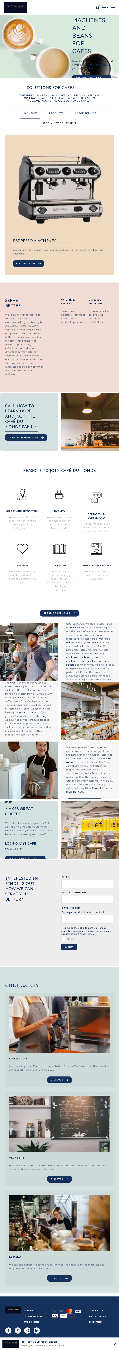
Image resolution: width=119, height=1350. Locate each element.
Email (66, 877)
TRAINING (59, 565)
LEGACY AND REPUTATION (22, 510)
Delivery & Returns (33, 1316)
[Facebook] (8, 1330)
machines (74, 627)
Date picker (70, 908)
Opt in (72, 939)
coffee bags (40, 716)
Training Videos (31, 1322)
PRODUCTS (56, 113)
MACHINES (30, 113)
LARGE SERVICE (85, 113)
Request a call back (57, 613)
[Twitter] (18, 1330)
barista (70, 642)
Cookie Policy (95, 1322)
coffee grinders (87, 661)
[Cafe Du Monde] (15, 7)
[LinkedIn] (37, 1330)
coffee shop (94, 642)
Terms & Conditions (98, 1316)
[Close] (115, 1344)
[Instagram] (27, 1330)
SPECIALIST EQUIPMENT (59, 123)
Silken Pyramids (94, 788)
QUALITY (59, 510)
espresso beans (28, 712)
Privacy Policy (96, 1311)
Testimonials (30, 1311)
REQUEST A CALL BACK (89, 78)
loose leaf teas (74, 791)
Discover (57, 1079)
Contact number (74, 892)
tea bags (89, 758)
